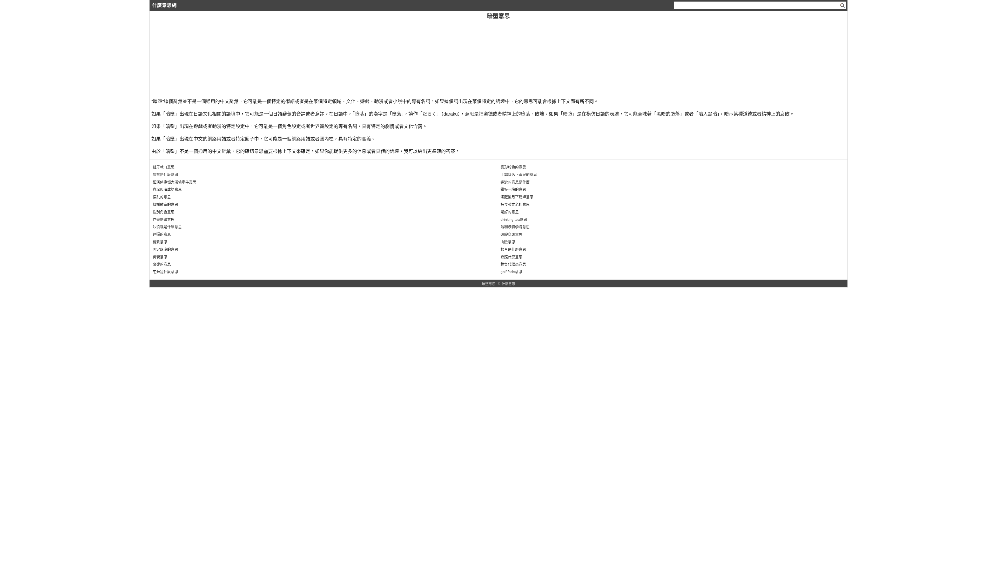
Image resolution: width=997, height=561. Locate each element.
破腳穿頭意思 (511, 234)
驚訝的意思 (510, 212)
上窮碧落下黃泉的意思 (519, 174)
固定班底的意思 (165, 249)
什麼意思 (508, 284)
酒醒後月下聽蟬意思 (517, 197)
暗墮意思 (488, 284)
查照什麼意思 (511, 257)
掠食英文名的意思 (515, 204)
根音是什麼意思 (513, 249)
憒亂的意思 (162, 197)
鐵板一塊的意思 (513, 189)
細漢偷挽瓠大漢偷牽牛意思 (174, 182)
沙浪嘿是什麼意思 (167, 227)
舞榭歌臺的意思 (165, 204)
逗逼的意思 (162, 234)
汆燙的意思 (162, 264)
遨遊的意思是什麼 (515, 182)
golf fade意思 (511, 272)
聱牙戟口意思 (163, 167)
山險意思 (508, 242)
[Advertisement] (307, 57)
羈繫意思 (160, 242)
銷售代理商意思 (513, 264)
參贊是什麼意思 (165, 174)
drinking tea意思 (514, 219)
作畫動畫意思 (163, 219)
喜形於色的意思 (513, 167)
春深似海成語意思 (167, 189)
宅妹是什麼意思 (165, 272)
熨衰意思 (160, 257)
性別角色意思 (163, 212)
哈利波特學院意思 (515, 227)
